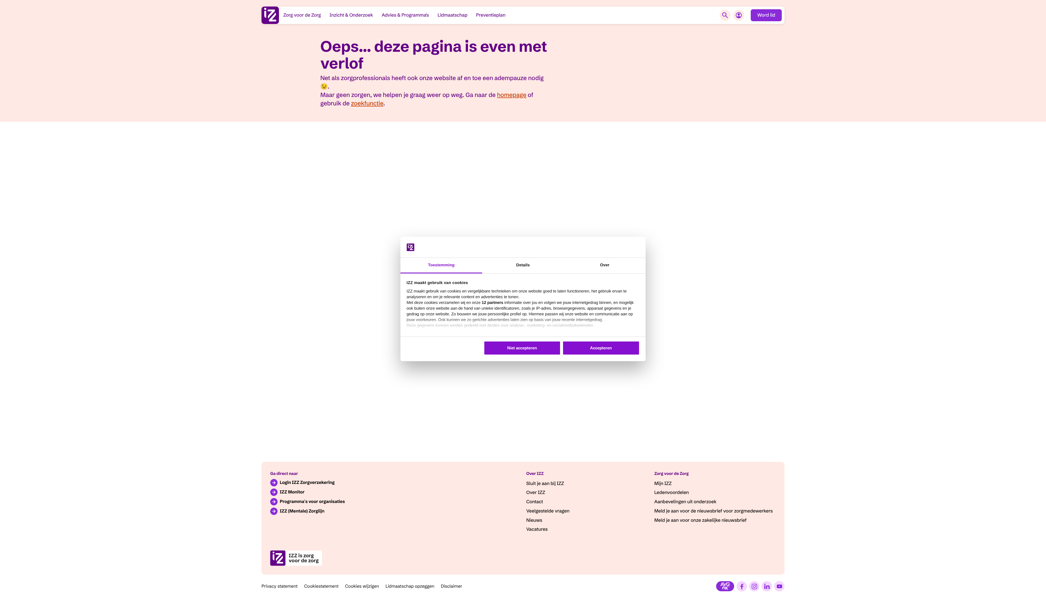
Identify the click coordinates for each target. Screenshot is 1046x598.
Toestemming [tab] (441, 265)
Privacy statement (280, 586)
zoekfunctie (367, 103)
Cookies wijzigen (362, 586)
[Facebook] (742, 586)
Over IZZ (535, 492)
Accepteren (601, 348)
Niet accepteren (522, 348)
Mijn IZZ (663, 483)
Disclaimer (452, 586)
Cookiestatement (321, 586)
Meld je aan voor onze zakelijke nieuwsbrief (700, 520)
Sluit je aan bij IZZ (545, 483)
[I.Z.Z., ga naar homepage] (270, 15)
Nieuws (534, 520)
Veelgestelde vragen (547, 511)
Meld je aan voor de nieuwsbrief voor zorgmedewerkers (713, 511)
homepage (511, 95)
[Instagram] (754, 586)
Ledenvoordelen (671, 492)
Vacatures (537, 529)
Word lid (766, 15)
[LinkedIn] (767, 586)
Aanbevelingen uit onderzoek (685, 502)
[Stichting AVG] (725, 586)
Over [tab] (605, 265)
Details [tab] (523, 265)
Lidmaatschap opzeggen (410, 586)
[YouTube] (779, 586)
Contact (534, 502)
